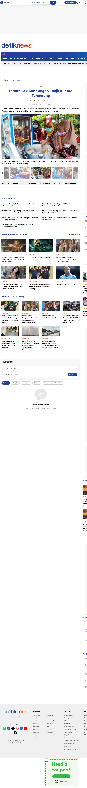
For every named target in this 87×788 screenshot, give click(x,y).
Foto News (16, 80)
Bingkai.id (67, 735)
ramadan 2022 (17, 183)
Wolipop (50, 723)
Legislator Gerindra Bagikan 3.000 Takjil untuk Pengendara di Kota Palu (59, 205)
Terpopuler (17, 63)
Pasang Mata (68, 718)
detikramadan (31, 183)
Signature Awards (69, 726)
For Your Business (69, 743)
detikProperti (37, 738)
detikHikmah (51, 735)
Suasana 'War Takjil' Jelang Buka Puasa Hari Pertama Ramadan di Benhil (17, 212)
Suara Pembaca (40, 63)
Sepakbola (36, 732)
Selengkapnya (74, 234)
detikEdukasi (37, 718)
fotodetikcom (70, 183)
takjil (60, 183)
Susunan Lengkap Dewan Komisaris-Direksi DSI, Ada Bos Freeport (9, 344)
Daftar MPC (70, 3)
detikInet (36, 723)
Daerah (27, 63)
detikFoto (50, 732)
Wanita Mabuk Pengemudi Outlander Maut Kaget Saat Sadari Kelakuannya (66, 259)
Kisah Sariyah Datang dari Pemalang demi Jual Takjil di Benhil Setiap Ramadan (59, 212)
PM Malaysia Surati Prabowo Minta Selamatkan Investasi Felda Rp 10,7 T (39, 286)
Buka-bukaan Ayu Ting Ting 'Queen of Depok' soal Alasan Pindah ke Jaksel (12, 286)
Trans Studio (68, 732)
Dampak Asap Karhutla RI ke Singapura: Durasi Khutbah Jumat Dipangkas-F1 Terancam (30, 345)
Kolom (60, 58)
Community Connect (70, 749)
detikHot (36, 726)
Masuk (81, 3)
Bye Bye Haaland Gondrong (66, 284)
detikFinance (37, 721)
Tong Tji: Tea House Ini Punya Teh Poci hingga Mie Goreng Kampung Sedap (9, 319)
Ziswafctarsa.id (69, 738)
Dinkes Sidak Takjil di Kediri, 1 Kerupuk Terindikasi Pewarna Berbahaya (19, 219)
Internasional (35, 58)
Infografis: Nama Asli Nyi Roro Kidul (40, 258)
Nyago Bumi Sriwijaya (57, 63)
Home (5, 58)
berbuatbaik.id (68, 715)
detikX (53, 58)
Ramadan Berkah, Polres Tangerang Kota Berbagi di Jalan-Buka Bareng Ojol (20, 205)
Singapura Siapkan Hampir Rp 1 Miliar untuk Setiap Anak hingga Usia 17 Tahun (50, 344)
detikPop (50, 738)
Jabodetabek (22, 58)
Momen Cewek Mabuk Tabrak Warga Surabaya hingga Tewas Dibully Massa (12, 259)
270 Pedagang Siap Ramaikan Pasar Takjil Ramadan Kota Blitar (17, 225)
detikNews (5, 80)
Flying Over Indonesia (71, 740)
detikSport (36, 729)
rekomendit (67, 746)
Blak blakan (69, 58)
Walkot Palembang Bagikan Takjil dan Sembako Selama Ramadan (60, 219)
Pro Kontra (80, 58)
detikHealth (51, 721)
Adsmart (7, 63)
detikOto (36, 735)
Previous (5, 136)
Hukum (45, 58)
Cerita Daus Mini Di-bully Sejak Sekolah (49, 317)
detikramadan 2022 (47, 183)
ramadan (5, 183)
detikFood (50, 718)
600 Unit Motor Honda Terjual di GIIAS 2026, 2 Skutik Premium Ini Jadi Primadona (71, 319)
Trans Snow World (70, 729)
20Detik (49, 729)
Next (76, 136)
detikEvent (67, 723)
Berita (12, 58)
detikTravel (50, 715)
